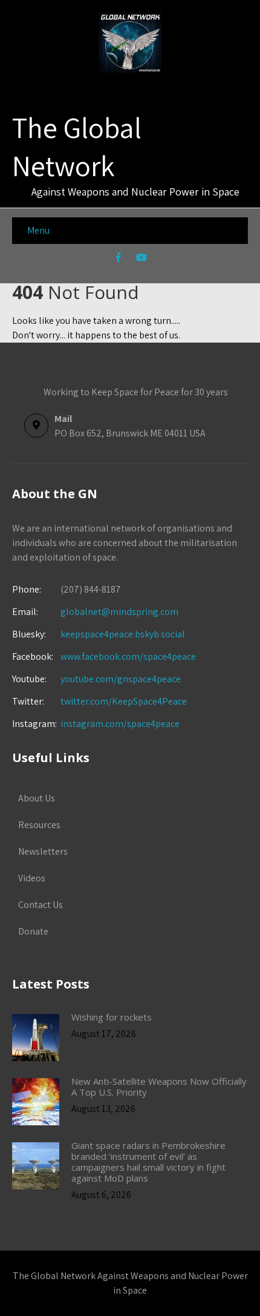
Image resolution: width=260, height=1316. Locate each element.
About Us (36, 798)
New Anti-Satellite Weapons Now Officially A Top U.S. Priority (159, 1086)
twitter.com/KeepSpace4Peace (123, 701)
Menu (38, 230)
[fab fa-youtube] (141, 259)
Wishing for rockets (111, 1017)
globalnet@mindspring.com (95, 611)
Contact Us (40, 904)
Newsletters (43, 851)
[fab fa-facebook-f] (118, 259)
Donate (33, 931)
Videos (31, 878)
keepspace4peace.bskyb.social (122, 634)
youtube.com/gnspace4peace (120, 679)
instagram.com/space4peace (120, 723)
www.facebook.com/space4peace (128, 656)
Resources (39, 824)
